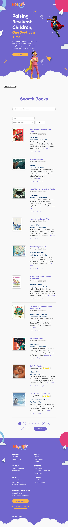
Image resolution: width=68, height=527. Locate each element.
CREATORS (37, 466)
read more (45, 148)
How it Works (38, 459)
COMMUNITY (38, 477)
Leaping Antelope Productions (41, 287)
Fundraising (16, 471)
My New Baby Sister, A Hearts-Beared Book (40, 278)
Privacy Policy (17, 482)
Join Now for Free (20, 54)
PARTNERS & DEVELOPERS (21, 491)
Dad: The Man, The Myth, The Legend (40, 130)
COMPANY (15, 454)
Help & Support (40, 482)
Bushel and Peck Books (38, 140)
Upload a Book (20, 501)
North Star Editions (37, 167)
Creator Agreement (19, 484)
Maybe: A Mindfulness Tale (39, 219)
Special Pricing (18, 468)
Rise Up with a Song (36, 338)
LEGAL (14, 477)
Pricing (36, 462)
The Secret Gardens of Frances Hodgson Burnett (41, 307)
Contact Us (16, 459)
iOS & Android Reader (20, 495)
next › (40, 429)
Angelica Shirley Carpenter (38, 314)
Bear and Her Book (36, 159)
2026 (21, 516)
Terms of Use (17, 480)
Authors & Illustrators (42, 471)
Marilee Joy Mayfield (36, 284)
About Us (15, 457)
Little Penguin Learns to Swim (40, 394)
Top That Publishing (37, 374)
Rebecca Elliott (34, 372)
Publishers (38, 473)
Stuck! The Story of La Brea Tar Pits (42, 189)
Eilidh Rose (33, 400)
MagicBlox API (17, 493)
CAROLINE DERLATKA (37, 253)
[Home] (18, 5)
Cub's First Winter (36, 366)
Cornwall (32, 165)
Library (36, 457)
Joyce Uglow (34, 195)
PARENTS (37, 454)
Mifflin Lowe (34, 137)
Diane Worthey (34, 344)
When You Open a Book (38, 247)
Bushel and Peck (35, 225)
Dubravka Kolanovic (43, 400)
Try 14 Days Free (20, 506)
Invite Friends (39, 480)
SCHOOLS (15, 466)
